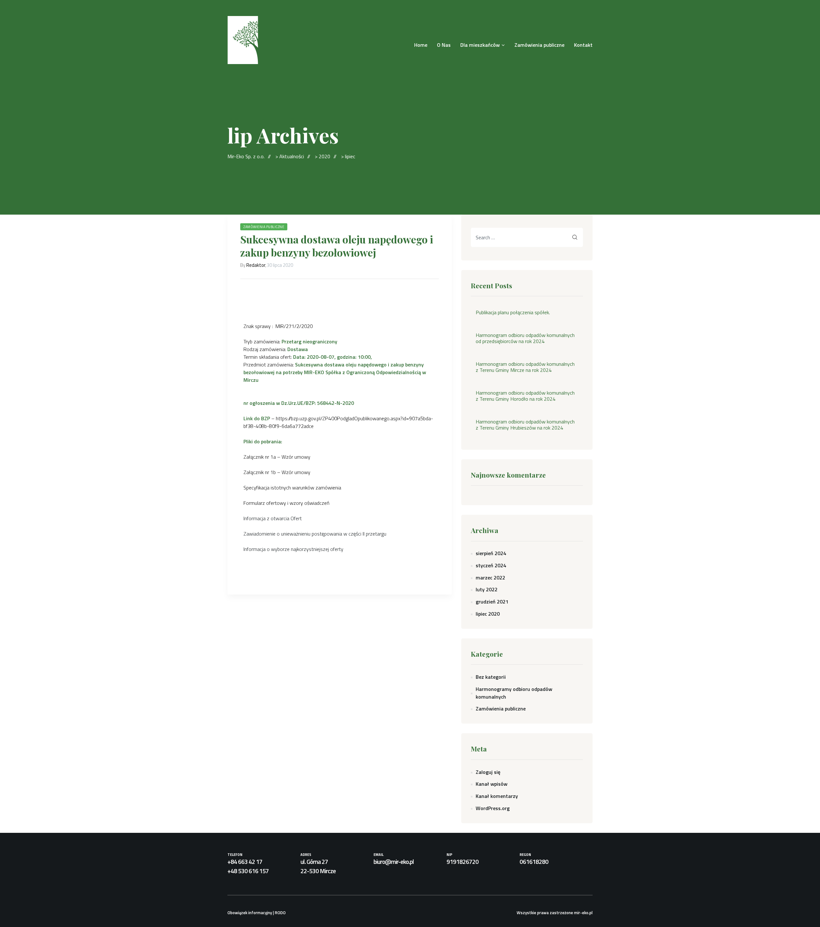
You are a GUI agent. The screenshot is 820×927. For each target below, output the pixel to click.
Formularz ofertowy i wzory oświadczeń (286, 503)
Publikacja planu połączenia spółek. (513, 312)
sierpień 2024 (491, 553)
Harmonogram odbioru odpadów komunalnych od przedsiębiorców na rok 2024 (525, 338)
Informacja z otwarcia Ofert (272, 518)
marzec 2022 (490, 577)
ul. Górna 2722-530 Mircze (318, 866)
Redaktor (255, 265)
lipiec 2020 (488, 614)
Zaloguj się (488, 772)
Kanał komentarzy (497, 796)
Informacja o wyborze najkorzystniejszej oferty (293, 549)
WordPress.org (493, 808)
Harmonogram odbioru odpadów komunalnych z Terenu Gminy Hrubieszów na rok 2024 (525, 425)
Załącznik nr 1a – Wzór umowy (276, 457)
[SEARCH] (575, 237)
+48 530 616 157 (248, 870)
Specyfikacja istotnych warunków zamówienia (292, 487)
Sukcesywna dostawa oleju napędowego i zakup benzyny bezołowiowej (336, 245)
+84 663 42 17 (244, 861)
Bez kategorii (491, 677)
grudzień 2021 (492, 601)
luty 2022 (486, 589)
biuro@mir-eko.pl (393, 861)
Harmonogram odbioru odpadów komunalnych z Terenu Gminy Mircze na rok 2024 (525, 367)
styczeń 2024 (491, 565)
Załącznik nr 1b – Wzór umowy (276, 472)
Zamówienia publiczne (263, 226)
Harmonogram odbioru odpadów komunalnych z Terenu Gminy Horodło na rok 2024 (525, 396)
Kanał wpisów (491, 784)
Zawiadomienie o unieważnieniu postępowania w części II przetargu (314, 533)
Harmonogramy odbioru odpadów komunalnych (514, 693)
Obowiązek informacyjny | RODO (256, 912)
